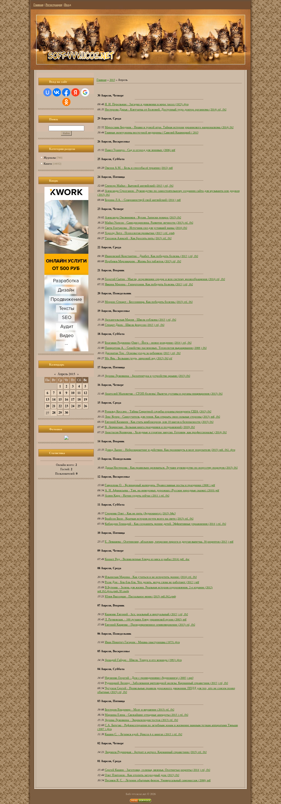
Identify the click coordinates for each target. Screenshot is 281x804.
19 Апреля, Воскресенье (113, 311)
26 (85, 406)
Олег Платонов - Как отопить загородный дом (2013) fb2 (142, 775)
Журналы (50, 157)
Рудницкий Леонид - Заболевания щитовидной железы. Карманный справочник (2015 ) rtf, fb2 (166, 683)
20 (47, 406)
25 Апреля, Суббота (111, 159)
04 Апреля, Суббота (111, 669)
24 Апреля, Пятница (111, 177)
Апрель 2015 (66, 374)
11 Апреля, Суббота (111, 504)
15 (60, 399)
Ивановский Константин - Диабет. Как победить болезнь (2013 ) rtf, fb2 (151, 256)
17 (72, 399)
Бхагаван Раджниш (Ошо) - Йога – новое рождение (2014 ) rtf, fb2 (148, 342)
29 (60, 412)
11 (79, 392)
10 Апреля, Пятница (111, 533)
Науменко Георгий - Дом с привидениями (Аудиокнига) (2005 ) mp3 (149, 678)
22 (60, 406)
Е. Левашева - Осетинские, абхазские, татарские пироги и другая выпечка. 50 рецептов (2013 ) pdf (169, 541)
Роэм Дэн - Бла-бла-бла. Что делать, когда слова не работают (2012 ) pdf (152, 582)
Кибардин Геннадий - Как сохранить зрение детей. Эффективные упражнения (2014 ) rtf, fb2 (165, 524)
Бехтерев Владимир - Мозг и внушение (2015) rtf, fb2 (139, 709)
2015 (112, 80)
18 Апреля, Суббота (111, 334)
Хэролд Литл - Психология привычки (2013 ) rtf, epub (140, 233)
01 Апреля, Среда (109, 761)
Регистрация (54, 5)
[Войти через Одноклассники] (66, 102)
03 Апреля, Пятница (111, 701)
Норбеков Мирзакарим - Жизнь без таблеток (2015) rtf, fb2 (143, 261)
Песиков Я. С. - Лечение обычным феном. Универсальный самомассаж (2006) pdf (158, 780)
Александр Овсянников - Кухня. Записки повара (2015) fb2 (143, 217)
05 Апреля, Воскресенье (113, 651)
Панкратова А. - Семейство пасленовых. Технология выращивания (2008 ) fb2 (156, 348)
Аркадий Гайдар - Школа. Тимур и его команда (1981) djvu (143, 660)
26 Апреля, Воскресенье (113, 141)
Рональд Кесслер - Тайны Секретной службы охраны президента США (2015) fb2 (158, 411)
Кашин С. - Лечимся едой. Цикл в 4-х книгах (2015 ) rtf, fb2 (143, 734)
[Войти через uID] (47, 92)
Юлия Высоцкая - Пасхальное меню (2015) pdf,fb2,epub (140, 596)
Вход (67, 5)
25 (79, 406)
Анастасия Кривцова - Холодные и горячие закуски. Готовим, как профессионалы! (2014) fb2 (166, 432)
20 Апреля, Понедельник (114, 293)
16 (66, 399)
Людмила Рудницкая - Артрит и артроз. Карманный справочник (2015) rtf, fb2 (156, 752)
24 (72, 406)
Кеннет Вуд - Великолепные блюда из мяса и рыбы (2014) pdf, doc (147, 559)
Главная (38, 5)
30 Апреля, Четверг (110, 95)
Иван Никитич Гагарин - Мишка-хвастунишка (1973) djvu (142, 642)
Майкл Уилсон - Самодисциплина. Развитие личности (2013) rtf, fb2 (149, 222)
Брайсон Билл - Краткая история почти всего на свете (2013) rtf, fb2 (149, 518)
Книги (48, 163)
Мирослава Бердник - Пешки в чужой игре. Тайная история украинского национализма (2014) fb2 (169, 127)
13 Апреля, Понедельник (114, 459)
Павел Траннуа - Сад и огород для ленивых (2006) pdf (140, 150)
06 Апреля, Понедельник (114, 633)
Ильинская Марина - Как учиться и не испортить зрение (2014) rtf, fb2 (151, 577)
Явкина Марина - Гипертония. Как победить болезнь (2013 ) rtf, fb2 (149, 284)
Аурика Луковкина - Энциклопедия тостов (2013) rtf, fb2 (141, 720)
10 (72, 392)
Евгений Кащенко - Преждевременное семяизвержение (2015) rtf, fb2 (150, 624)
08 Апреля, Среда (109, 568)
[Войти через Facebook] (66, 92)
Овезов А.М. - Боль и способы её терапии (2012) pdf (139, 168)
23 (66, 406)
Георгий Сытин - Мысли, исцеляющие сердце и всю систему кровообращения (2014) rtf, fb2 (165, 279)
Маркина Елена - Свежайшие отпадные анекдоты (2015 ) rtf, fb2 (146, 715)
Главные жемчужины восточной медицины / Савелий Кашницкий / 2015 (151, 132)
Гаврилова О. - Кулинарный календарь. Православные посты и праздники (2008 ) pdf (160, 485)
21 (53, 406)
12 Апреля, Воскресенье (113, 476)
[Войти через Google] (85, 92)
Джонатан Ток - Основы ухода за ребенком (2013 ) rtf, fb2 (143, 353)
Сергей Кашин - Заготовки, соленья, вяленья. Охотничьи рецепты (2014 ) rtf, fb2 (157, 770)
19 (85, 399)
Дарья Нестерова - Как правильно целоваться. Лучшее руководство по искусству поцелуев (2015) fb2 (171, 467)
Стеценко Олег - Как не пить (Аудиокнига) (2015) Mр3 (140, 513)
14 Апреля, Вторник (110, 441)
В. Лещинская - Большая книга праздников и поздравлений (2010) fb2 (150, 427)
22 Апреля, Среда (109, 247)
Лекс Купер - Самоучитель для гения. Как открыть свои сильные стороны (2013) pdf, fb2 (162, 416)
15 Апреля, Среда (109, 402)
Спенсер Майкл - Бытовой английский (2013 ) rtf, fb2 (139, 185)
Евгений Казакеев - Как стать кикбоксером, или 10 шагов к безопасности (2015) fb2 (159, 422)
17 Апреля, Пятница (111, 367)
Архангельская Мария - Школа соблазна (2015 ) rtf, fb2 (140, 319)
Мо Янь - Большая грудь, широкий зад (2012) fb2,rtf (138, 358)
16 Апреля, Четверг (110, 385)
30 (66, 412)
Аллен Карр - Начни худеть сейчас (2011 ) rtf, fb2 (137, 495)
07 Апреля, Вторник (110, 605)
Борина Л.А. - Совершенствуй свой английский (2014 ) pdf (143, 200)
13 (47, 399)
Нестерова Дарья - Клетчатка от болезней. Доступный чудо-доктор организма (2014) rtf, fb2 (165, 109)
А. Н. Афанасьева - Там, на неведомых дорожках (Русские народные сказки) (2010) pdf (162, 490)
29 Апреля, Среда (109, 118)
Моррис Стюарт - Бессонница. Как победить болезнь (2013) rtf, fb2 (149, 302)
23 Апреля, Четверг (110, 209)
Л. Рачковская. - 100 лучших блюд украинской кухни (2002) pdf (146, 619)
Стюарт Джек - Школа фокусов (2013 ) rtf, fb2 (134, 325)
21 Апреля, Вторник (110, 270)
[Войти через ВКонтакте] (57, 92)
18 (79, 399)
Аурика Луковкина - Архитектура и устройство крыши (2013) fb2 (147, 376)
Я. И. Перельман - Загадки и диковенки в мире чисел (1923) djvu (147, 104)
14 (53, 399)
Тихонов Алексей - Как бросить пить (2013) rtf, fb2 (138, 238)
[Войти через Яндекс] (75, 92)
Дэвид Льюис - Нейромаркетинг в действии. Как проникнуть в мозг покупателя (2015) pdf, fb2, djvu (170, 450)
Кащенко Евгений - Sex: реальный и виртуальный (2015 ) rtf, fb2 (146, 614)
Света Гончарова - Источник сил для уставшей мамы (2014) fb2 (146, 228)
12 (85, 392)
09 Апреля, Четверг (110, 550)
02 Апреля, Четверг (110, 743)
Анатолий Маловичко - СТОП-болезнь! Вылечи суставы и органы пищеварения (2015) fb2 (164, 393)
